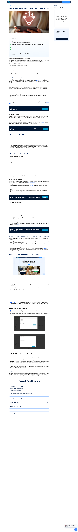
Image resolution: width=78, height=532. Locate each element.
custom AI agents (41, 310)
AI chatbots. (42, 122)
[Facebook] (55, 8)
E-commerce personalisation (13, 101)
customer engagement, (39, 80)
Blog (10, 5)
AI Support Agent (13, 302)
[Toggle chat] (75, 529)
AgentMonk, (11, 310)
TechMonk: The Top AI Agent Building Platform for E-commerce (61, 22)
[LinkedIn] (60, 8)
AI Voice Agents (12, 304)
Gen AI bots (31, 185)
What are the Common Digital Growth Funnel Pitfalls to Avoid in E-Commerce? (62, 19)
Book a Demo (45, 197)
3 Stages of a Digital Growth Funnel (61, 14)
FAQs (56, 25)
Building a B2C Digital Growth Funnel (61, 16)
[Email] (63, 8)
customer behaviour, (26, 158)
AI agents (44, 248)
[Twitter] (58, 8)
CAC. (18, 224)
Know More (45, 128)
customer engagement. (31, 182)
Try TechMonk (44, 108)
